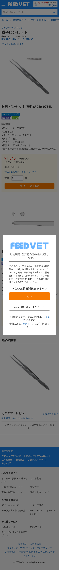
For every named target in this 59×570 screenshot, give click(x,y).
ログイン (27, 323)
